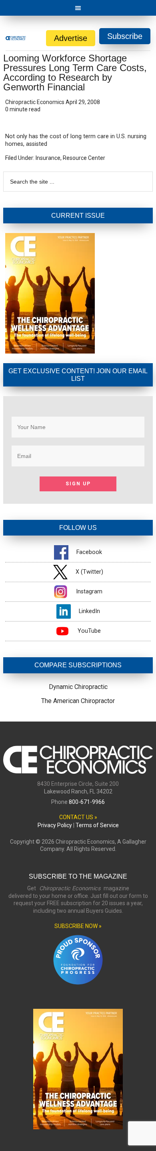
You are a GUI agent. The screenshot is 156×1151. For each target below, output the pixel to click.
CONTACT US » (78, 817)
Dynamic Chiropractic (78, 687)
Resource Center (84, 158)
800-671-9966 (87, 802)
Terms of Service (97, 825)
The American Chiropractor (78, 701)
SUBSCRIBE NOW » (78, 926)
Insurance (48, 158)
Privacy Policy (55, 825)
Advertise (70, 38)
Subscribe (124, 36)
